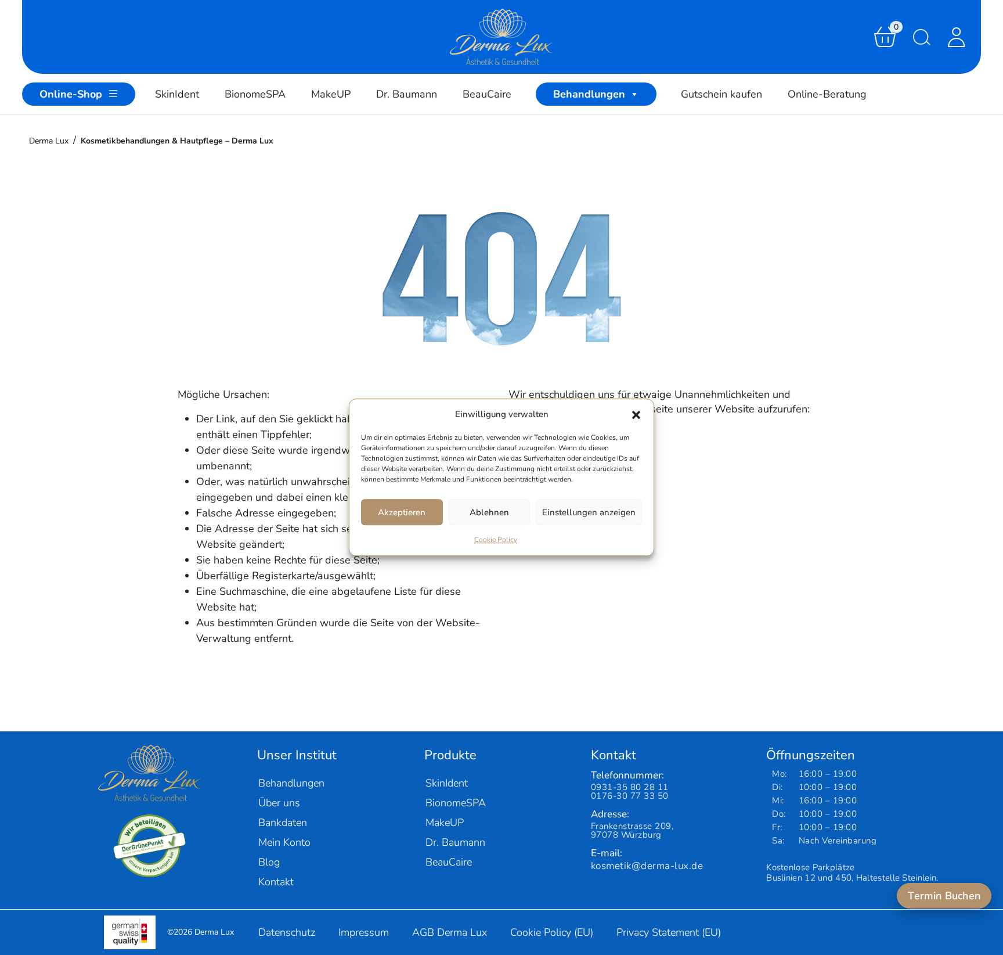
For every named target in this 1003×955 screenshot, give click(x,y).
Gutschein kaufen (721, 94)
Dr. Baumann (406, 94)
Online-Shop (70, 94)
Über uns (279, 803)
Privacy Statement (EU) (668, 932)
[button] (636, 415)
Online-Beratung (827, 94)
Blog (269, 862)
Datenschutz (286, 932)
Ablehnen (489, 512)
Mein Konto (284, 842)
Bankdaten (282, 823)
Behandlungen (589, 94)
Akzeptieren (401, 512)
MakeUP (331, 94)
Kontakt (276, 882)
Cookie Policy (495, 540)
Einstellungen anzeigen (589, 512)
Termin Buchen (944, 896)
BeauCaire (487, 94)
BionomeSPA (255, 94)
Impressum (363, 932)
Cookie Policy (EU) (551, 932)
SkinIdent (177, 94)
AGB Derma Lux (449, 932)
